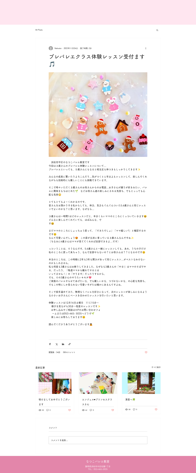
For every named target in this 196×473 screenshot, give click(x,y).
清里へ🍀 (130, 399)
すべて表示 (156, 367)
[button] (157, 30)
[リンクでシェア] (69, 344)
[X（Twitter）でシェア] (56, 344)
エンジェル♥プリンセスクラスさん (97, 402)
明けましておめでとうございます (54, 402)
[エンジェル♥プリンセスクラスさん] (98, 383)
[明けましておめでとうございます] (54, 383)
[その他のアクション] (145, 48)
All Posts (39, 30)
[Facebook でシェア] (50, 344)
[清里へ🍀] (141, 383)
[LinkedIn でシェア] (63, 344)
